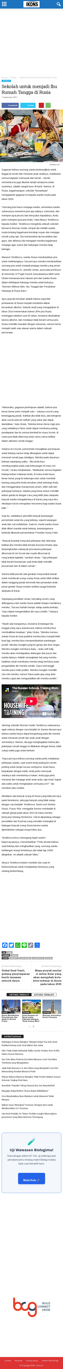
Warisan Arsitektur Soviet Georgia (51, 1016)
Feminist (14, 958)
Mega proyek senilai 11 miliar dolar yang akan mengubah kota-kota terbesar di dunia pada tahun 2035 (47, 977)
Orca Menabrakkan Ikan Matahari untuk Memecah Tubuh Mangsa (28, 1098)
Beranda (5, 78)
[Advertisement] (31, 41)
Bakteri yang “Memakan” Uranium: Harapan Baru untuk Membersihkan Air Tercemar (27, 1107)
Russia (49, 958)
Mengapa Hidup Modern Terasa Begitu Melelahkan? (25, 1090)
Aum (9, 952)
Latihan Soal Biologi (50, 1360)
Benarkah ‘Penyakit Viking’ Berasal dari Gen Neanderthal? (28, 1085)
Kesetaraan (25, 958)
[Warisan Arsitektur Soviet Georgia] (51, 1007)
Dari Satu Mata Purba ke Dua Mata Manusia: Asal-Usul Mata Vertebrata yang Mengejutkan (29, 1061)
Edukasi (6, 81)
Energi (4, 1012)
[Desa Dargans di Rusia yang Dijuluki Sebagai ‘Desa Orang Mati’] (31, 1007)
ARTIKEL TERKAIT (19, 994)
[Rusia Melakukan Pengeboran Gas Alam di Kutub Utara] (11, 1007)
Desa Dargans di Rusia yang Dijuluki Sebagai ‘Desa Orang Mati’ (31, 1018)
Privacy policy (32, 1360)
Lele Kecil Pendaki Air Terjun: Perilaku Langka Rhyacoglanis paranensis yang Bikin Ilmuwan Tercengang (29, 1115)
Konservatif (38, 958)
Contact (8, 1360)
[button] (58, 4)
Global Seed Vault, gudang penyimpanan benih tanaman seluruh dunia (16, 975)
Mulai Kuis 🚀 (31, 1180)
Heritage (26, 1012)
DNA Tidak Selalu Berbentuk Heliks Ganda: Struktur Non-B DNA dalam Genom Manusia (31, 1052)
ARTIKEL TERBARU (44, 994)
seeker (14, 955)
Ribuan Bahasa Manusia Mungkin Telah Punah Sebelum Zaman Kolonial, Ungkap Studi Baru (31, 1078)
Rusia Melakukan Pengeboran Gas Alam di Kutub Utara (10, 1018)
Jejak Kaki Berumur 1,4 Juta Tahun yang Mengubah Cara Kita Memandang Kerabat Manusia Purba (30, 1070)
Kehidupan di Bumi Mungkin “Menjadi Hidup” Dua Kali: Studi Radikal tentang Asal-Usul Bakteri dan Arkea (29, 1044)
